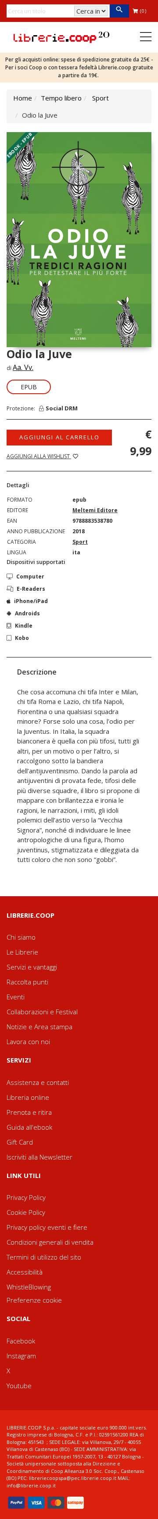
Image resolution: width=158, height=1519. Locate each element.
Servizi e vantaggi (32, 966)
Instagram (21, 1355)
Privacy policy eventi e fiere (47, 1227)
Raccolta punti (27, 981)
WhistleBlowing (29, 1286)
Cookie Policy (26, 1212)
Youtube (19, 1385)
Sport (100, 97)
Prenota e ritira (29, 1112)
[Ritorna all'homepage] (61, 36)
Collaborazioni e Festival (42, 1011)
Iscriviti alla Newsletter (39, 1157)
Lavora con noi (28, 1041)
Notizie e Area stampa (39, 1026)
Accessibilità (25, 1272)
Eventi (16, 996)
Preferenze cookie (34, 1300)
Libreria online (28, 1097)
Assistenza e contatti (38, 1082)
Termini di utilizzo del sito (44, 1257)
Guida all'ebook (29, 1127)
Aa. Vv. (23, 367)
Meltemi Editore (95, 510)
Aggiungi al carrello (59, 437)
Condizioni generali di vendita (50, 1242)
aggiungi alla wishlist (39, 456)
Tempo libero (61, 97)
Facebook (21, 1340)
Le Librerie (22, 952)
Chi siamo (21, 937)
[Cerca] (119, 11)
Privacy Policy (26, 1197)
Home (22, 97)
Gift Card (20, 1142)
